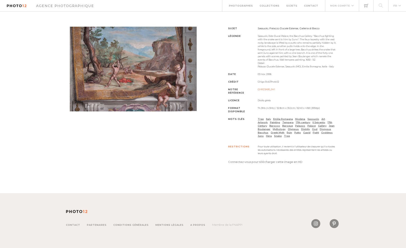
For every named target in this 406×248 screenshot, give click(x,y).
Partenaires (97, 224)
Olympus (293, 129)
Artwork (263, 122)
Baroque (287, 125)
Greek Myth (277, 132)
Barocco (274, 125)
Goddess (327, 132)
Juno (261, 135)
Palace (311, 125)
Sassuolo (313, 119)
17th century (303, 122)
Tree (261, 119)
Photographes (241, 5)
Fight (316, 132)
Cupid (306, 132)
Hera (269, 135)
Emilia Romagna (283, 119)
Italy (268, 119)
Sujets (291, 5)
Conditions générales (131, 224)
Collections (270, 5)
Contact (311, 5)
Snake (278, 135)
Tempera (288, 122)
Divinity (305, 129)
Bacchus (263, 132)
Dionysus (325, 129)
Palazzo (300, 125)
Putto (297, 132)
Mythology (279, 129)
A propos (197, 224)
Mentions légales (169, 224)
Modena (300, 119)
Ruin (289, 132)
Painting (275, 122)
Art (323, 119)
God (314, 129)
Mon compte (340, 5)
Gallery (322, 125)
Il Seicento (319, 122)
